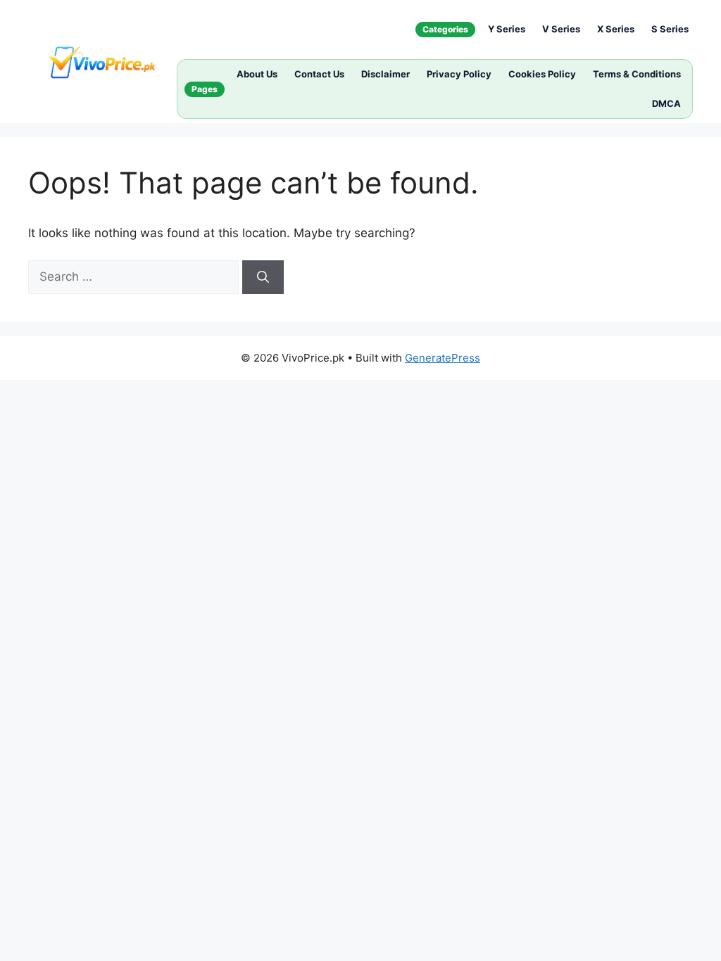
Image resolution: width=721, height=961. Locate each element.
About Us (257, 73)
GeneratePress (442, 357)
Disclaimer (385, 73)
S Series (670, 28)
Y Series (506, 28)
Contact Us (319, 73)
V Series (561, 28)
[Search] (263, 277)
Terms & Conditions (637, 73)
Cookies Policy (542, 73)
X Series (615, 28)
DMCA (666, 103)
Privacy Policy (459, 73)
